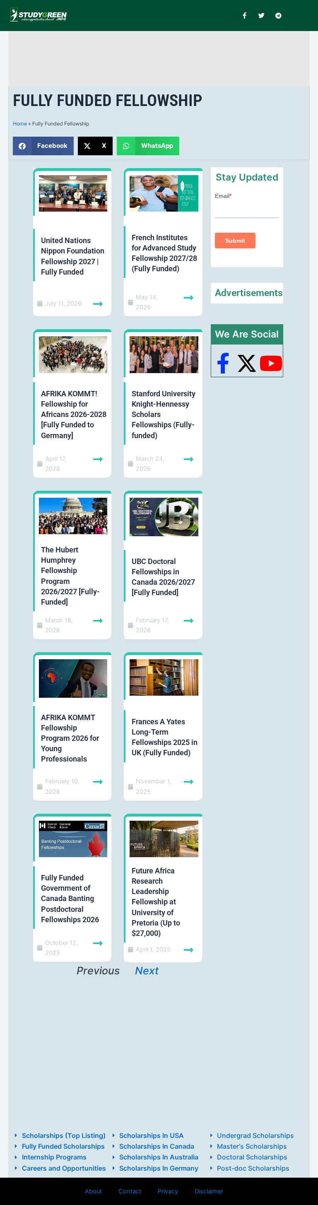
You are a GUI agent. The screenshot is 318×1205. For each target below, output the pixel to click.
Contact (129, 1191)
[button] (43, 146)
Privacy (168, 1191)
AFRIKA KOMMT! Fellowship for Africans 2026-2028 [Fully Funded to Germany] (73, 414)
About (93, 1191)
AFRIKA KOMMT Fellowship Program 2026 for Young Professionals (70, 738)
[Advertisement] (163, 57)
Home (20, 124)
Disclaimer (209, 1191)
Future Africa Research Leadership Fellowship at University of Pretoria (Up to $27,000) (156, 901)
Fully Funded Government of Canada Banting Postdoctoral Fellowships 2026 (70, 898)
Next (147, 970)
